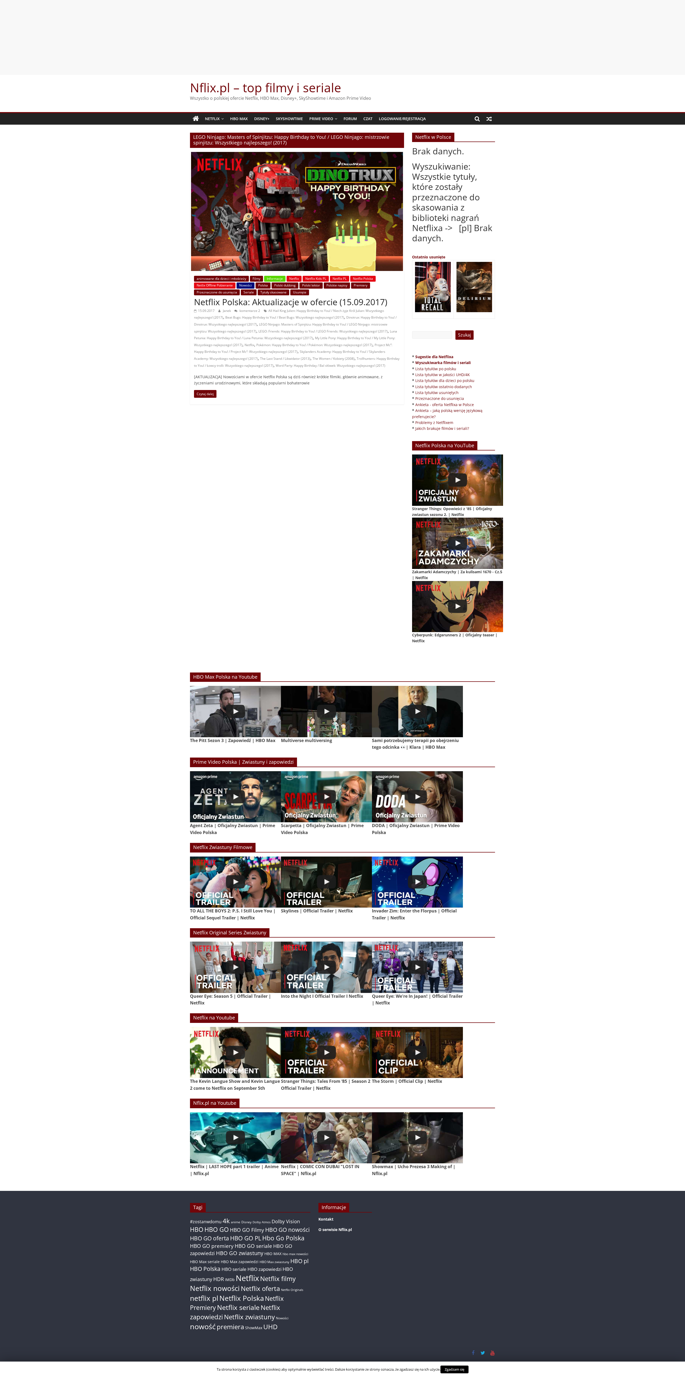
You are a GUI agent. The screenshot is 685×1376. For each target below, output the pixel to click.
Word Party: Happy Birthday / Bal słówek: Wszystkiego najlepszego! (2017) (330, 365)
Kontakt (325, 1219)
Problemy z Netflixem (434, 422)
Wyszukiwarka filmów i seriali (443, 362)
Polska (263, 285)
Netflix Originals (292, 1290)
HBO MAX (239, 118)
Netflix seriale (238, 1307)
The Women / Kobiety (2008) (334, 358)
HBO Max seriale (205, 1261)
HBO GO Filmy (247, 1229)
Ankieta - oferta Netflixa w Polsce (444, 404)
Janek (227, 310)
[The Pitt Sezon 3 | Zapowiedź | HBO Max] (235, 711)
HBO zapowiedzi (264, 1269)
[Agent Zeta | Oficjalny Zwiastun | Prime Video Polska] (235, 796)
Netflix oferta (260, 1288)
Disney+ (261, 118)
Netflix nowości (215, 1288)
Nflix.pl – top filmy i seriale (265, 87)
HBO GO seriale (253, 1246)
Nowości (245, 285)
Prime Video (321, 118)
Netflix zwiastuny (249, 1316)
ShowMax (253, 1327)
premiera (230, 1326)
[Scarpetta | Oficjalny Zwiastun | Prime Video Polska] (326, 796)
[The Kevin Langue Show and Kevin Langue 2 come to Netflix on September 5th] (235, 1052)
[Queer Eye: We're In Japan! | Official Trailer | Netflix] (417, 967)
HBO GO (216, 1229)
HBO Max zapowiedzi (239, 1261)
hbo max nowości (295, 1254)
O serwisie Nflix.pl (335, 1229)
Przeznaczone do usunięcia (217, 292)
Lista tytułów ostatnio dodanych (443, 386)
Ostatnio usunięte (428, 256)
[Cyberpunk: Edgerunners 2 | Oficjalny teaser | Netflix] (457, 606)
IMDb (230, 1279)
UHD (270, 1326)
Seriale (248, 292)
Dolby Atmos (262, 1222)
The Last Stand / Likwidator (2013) (285, 358)
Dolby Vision (286, 1221)
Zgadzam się (454, 1369)
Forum (350, 118)
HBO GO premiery (212, 1246)
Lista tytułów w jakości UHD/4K (442, 374)
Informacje (275, 278)
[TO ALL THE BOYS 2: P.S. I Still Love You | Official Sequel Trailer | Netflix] (235, 882)
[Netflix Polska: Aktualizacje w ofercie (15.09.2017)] (297, 155)
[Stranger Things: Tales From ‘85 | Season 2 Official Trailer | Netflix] (326, 1052)
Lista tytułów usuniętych (437, 392)
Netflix (212, 118)
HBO (196, 1229)
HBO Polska (205, 1268)
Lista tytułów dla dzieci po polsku (444, 380)
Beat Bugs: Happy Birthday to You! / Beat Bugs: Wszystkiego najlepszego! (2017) (284, 317)
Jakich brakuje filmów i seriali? (442, 428)
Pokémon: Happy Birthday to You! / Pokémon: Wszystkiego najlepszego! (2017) (314, 345)
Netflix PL (340, 278)
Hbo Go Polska (283, 1238)
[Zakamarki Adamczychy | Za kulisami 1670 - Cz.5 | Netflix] (457, 543)
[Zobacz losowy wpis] (489, 118)
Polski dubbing (285, 285)
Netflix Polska (363, 278)
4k (226, 1221)
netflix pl (204, 1298)
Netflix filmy (278, 1278)
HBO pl (299, 1261)
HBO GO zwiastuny (239, 1253)
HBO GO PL (245, 1238)
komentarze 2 (249, 310)
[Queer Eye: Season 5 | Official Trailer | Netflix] (235, 967)
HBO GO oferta (209, 1238)
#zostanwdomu (206, 1222)
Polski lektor (311, 285)
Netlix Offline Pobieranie (215, 285)
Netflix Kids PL (315, 278)
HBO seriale (234, 1269)
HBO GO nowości (287, 1229)
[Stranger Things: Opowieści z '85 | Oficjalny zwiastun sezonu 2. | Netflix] (457, 480)
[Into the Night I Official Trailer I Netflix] (326, 967)
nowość (203, 1326)
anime (235, 1222)
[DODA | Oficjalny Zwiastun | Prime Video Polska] (417, 796)
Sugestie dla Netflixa (434, 356)
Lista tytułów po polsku (435, 368)
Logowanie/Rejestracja (402, 118)
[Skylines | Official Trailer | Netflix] (326, 882)
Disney (246, 1222)
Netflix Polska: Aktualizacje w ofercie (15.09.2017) (290, 302)
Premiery (360, 285)
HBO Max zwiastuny (274, 1262)
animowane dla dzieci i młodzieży (221, 278)
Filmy (256, 278)
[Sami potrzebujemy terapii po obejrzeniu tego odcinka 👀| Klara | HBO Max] (417, 711)
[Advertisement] (342, 37)
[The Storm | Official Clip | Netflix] (417, 1052)
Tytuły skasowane (273, 292)
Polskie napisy (336, 285)
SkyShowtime (289, 118)
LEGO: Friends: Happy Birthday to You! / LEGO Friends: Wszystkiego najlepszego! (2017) (323, 331)
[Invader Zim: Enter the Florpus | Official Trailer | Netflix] (417, 882)
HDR (218, 1279)
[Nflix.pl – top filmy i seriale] (196, 118)
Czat (367, 118)
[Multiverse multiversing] (326, 711)
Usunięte (299, 292)
